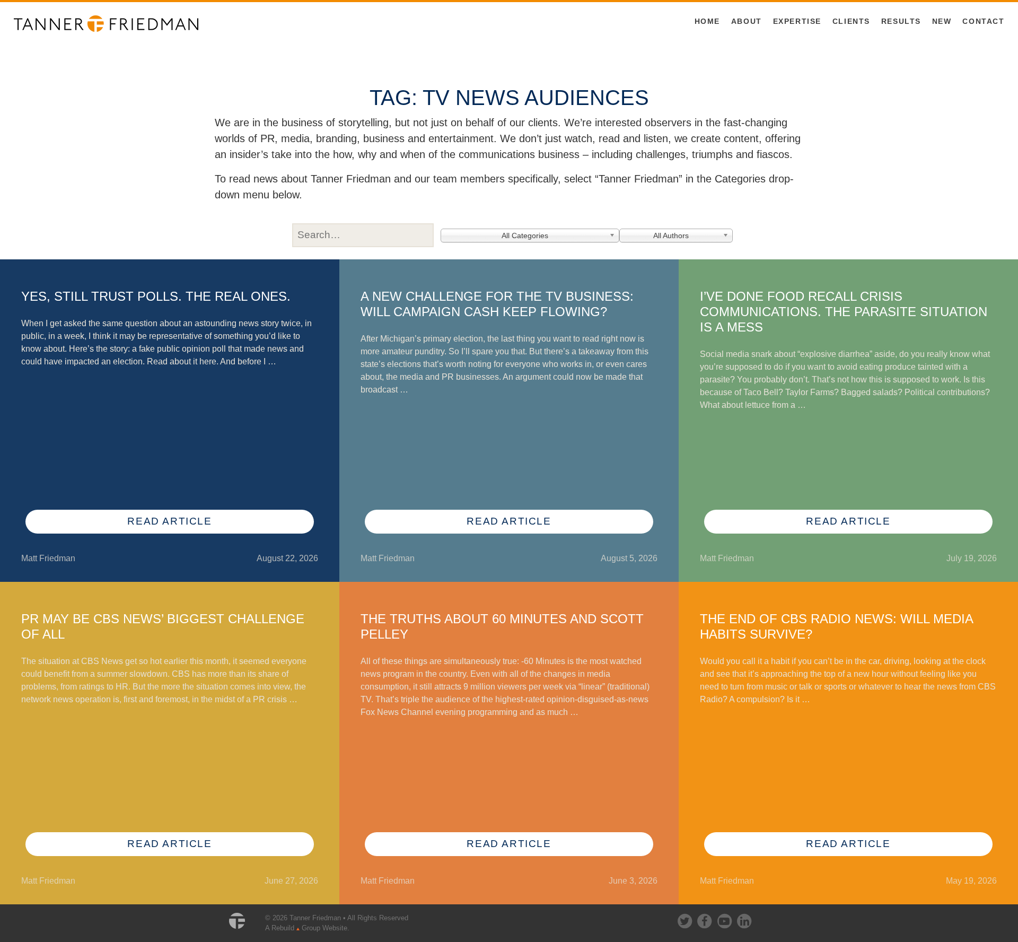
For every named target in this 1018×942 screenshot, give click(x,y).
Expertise (797, 21)
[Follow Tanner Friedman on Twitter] (685, 919)
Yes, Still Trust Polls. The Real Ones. (156, 296)
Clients (851, 21)
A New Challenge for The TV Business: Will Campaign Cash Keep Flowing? (497, 304)
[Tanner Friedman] (106, 23)
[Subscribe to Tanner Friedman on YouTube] (725, 919)
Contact (983, 21)
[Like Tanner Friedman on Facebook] (705, 919)
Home (707, 21)
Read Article (169, 521)
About (746, 21)
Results (901, 21)
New (942, 21)
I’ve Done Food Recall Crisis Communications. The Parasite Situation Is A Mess (843, 311)
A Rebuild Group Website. (307, 928)
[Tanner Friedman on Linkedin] (744, 919)
